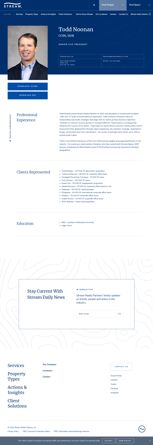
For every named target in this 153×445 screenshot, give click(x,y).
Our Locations (101, 14)
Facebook (114, 388)
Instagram (115, 393)
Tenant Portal (116, 376)
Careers (113, 14)
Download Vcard (28, 86)
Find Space (134, 4)
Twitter (113, 384)
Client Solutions (65, 14)
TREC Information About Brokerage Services (71, 431)
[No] (150, 441)
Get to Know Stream (84, 14)
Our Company (49, 364)
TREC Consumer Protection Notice (36, 431)
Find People (108, 4)
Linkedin (114, 380)
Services (19, 14)
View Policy (125, 441)
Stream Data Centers (139, 14)
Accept (109, 441)
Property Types (31, 14)
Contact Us (123, 14)
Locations (47, 370)
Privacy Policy (13, 431)
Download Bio (27, 95)
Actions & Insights (48, 14)
